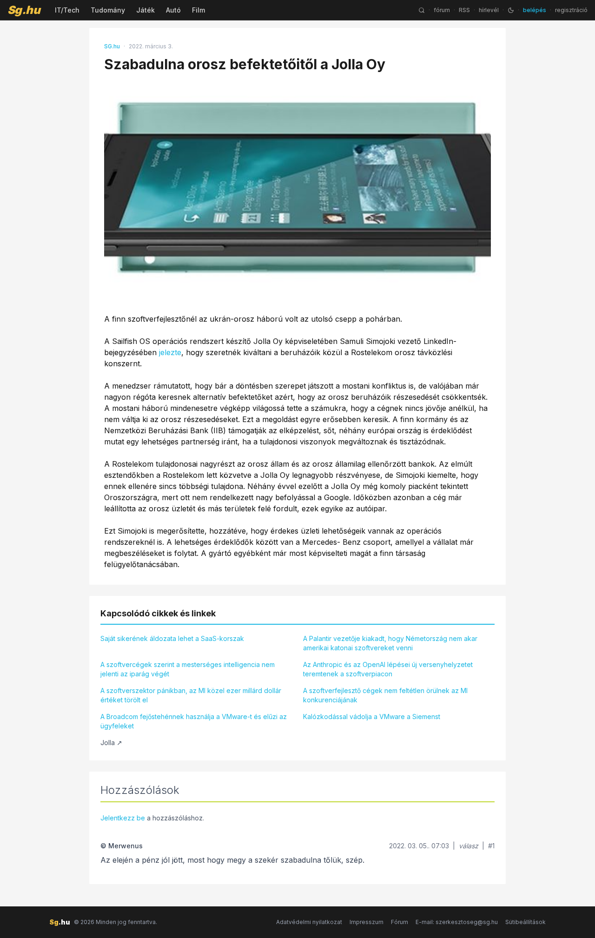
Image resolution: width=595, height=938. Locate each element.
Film (198, 10)
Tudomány (108, 10)
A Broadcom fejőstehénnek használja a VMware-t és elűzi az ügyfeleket (193, 721)
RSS (464, 10)
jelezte (170, 352)
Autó (173, 10)
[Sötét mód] (511, 10)
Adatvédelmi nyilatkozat (309, 921)
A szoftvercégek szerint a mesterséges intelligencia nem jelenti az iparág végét (187, 669)
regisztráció (571, 10)
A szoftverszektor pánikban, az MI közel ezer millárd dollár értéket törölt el (190, 695)
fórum (442, 10)
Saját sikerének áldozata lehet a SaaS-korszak (172, 638)
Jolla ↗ (111, 742)
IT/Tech (67, 10)
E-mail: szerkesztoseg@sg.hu (457, 921)
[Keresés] (421, 10)
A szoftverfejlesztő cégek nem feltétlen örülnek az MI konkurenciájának (385, 695)
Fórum (399, 921)
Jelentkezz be (122, 818)
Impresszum (366, 921)
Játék (145, 10)
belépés (534, 10)
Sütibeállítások (525, 921)
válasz (468, 846)
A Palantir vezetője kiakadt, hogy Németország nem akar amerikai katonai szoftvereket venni (390, 643)
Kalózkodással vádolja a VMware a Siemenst (371, 716)
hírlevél (489, 10)
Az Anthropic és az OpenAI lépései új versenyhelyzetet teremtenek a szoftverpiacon (388, 669)
